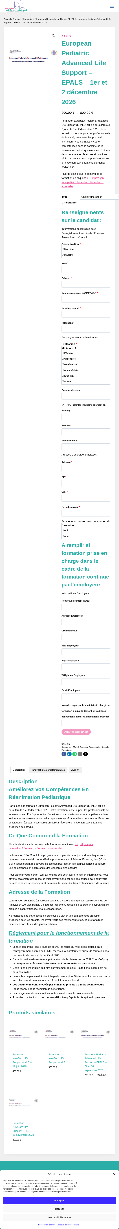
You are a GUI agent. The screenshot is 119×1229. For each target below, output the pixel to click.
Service (66, 425)
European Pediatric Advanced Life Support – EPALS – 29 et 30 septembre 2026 (95, 1062)
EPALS (66, 36)
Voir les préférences (59, 1217)
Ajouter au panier (76, 731)
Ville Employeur (70, 645)
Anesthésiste (71, 370)
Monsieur (69, 249)
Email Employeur (71, 690)
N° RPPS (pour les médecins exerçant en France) (84, 408)
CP (64, 477)
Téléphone (68, 323)
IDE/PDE (69, 375)
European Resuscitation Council (94, 747)
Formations (67, 750)
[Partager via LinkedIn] (69, 754)
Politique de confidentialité (68, 1225)
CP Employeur (70, 630)
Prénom (67, 278)
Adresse (67, 462)
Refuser (59, 1208)
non (66, 536)
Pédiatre (68, 353)
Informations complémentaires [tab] (48, 770)
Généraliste (70, 364)
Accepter (59, 1200)
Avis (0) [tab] (75, 770)
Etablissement (70, 440)
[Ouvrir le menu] (111, 6)
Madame (68, 254)
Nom (65, 263)
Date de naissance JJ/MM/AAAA (80, 293)
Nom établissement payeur (76, 600)
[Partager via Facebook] (64, 754)
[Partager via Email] (80, 754)
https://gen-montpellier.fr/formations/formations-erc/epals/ (83, 182)
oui (66, 530)
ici (87, 178)
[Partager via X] (85, 754)
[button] (114, 1174)
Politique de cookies (46, 1225)
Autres (67, 381)
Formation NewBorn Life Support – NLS (56, 1058)
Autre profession (71, 390)
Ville (65, 492)
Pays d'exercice (71, 507)
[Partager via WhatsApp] (74, 754)
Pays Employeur (71, 660)
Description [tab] (19, 770)
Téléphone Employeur (74, 675)
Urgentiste (70, 358)
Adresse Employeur (73, 615)
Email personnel (71, 308)
